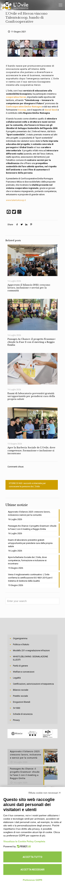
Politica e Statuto (21, 644)
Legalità (17, 678)
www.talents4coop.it (16, 200)
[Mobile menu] (60, 5)
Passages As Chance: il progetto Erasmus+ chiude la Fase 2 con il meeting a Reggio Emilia (32, 342)
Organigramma (20, 638)
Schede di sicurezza (22, 714)
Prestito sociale (20, 696)
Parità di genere (20, 665)
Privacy (16, 720)
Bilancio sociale (20, 690)
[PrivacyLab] (23, 846)
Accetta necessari (32, 869)
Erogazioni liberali (21, 702)
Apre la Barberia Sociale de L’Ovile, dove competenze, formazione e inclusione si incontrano (31, 450)
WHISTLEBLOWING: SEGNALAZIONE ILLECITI (30, 658)
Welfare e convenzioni (23, 672)
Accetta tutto (32, 857)
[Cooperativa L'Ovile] (15, 5)
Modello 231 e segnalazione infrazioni (31, 650)
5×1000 (16, 708)
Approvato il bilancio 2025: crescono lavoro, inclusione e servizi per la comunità (29, 287)
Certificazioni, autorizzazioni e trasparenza (33, 684)
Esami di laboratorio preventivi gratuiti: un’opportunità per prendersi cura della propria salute (31, 396)
